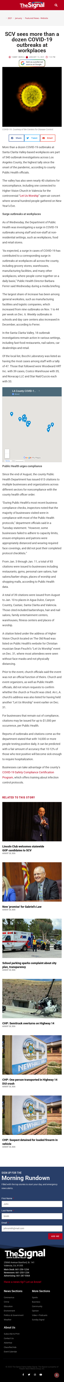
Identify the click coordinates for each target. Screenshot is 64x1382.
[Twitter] (29, 1375)
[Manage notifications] (56, 1375)
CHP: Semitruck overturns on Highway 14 (28, 1023)
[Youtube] (41, 1375)
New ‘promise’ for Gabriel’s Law (22, 906)
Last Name (7, 1210)
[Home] (4, 18)
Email (4, 1223)
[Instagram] (35, 1375)
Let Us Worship (29, 195)
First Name (7, 1198)
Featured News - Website (36, 18)
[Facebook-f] (23, 1375)
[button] (8, 5)
